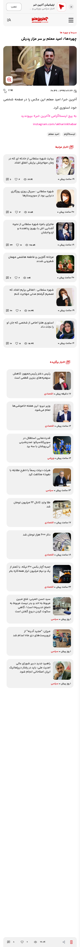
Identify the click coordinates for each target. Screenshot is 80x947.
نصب (14, 7)
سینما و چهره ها (68, 32)
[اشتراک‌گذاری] (64, 942)
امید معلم (53, 134)
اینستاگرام (69, 134)
